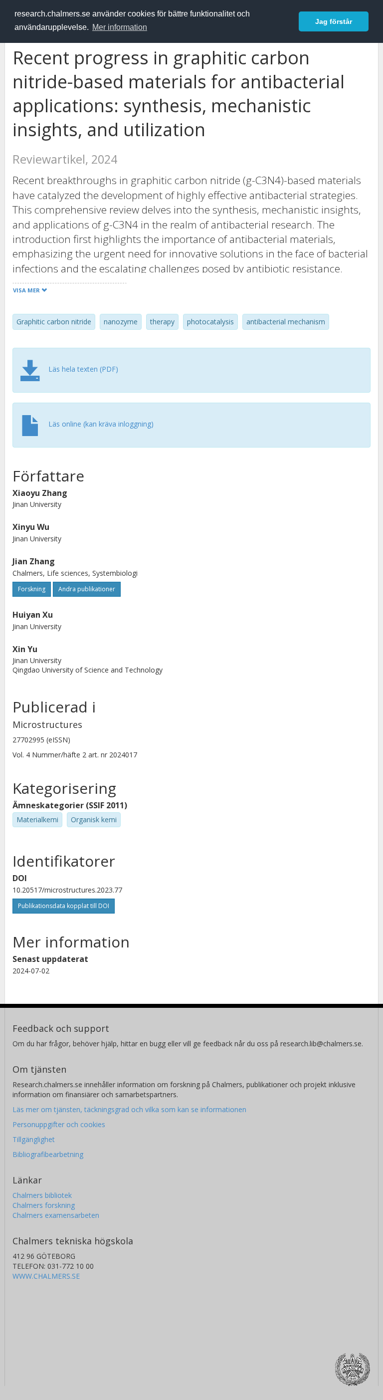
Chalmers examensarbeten (55, 1215)
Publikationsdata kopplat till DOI (63, 906)
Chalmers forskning (43, 1205)
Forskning (31, 589)
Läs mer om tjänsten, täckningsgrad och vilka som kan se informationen (129, 1109)
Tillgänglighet (33, 1139)
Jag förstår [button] (333, 21)
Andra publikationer (86, 589)
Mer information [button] (119, 27)
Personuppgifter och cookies (58, 1124)
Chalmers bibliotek (42, 1195)
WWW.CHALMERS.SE (46, 1276)
